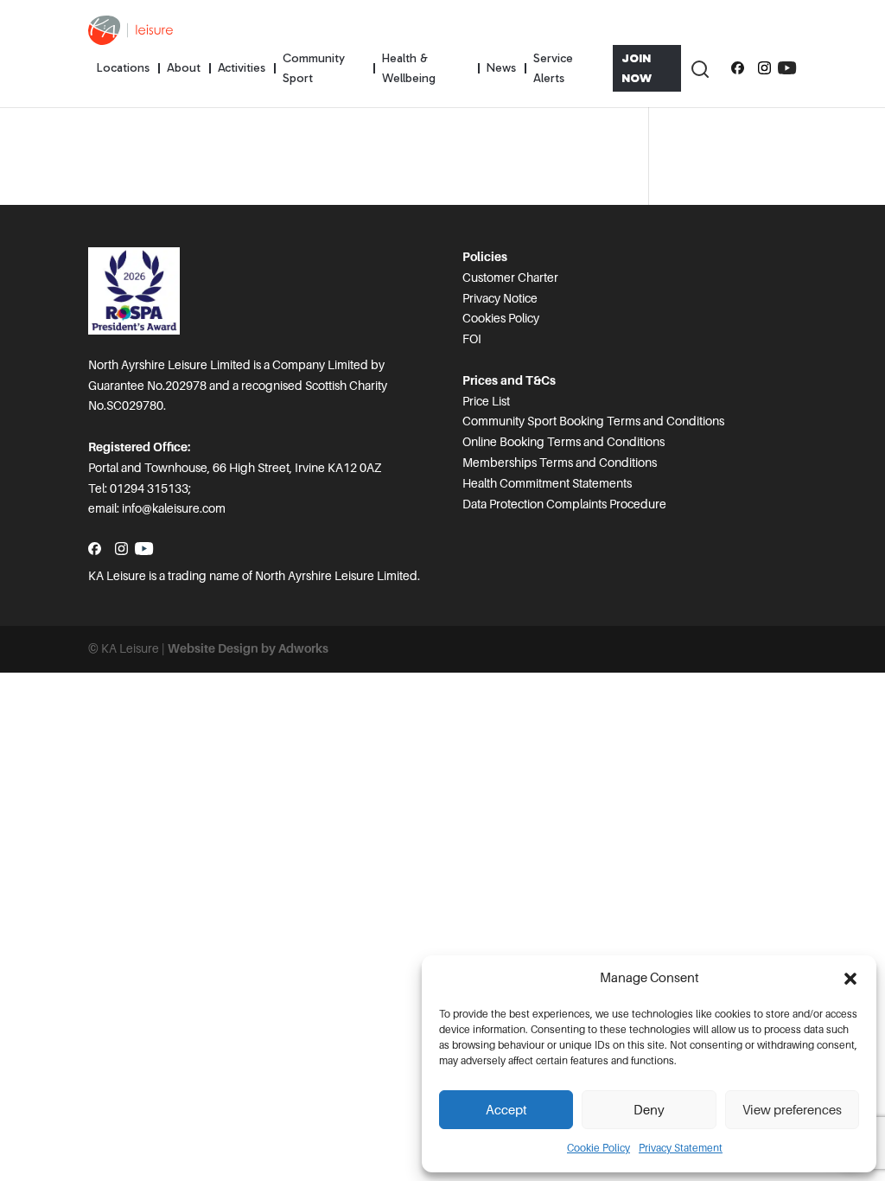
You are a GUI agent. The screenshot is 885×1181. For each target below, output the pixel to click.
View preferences (792, 1110)
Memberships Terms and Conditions (559, 462)
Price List (486, 401)
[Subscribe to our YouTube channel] (787, 68)
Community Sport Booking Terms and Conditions (593, 421)
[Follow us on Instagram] (764, 68)
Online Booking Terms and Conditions (563, 442)
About (184, 68)
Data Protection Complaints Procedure (564, 504)
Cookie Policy (598, 1148)
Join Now (636, 68)
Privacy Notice (500, 298)
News (501, 68)
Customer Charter (510, 277)
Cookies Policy (500, 318)
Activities (241, 68)
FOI (471, 339)
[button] (850, 978)
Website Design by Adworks (248, 648)
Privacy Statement (681, 1148)
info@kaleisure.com (174, 508)
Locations (123, 68)
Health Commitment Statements (547, 483)
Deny (649, 1110)
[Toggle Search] (699, 68)
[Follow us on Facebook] (737, 68)
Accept (506, 1110)
